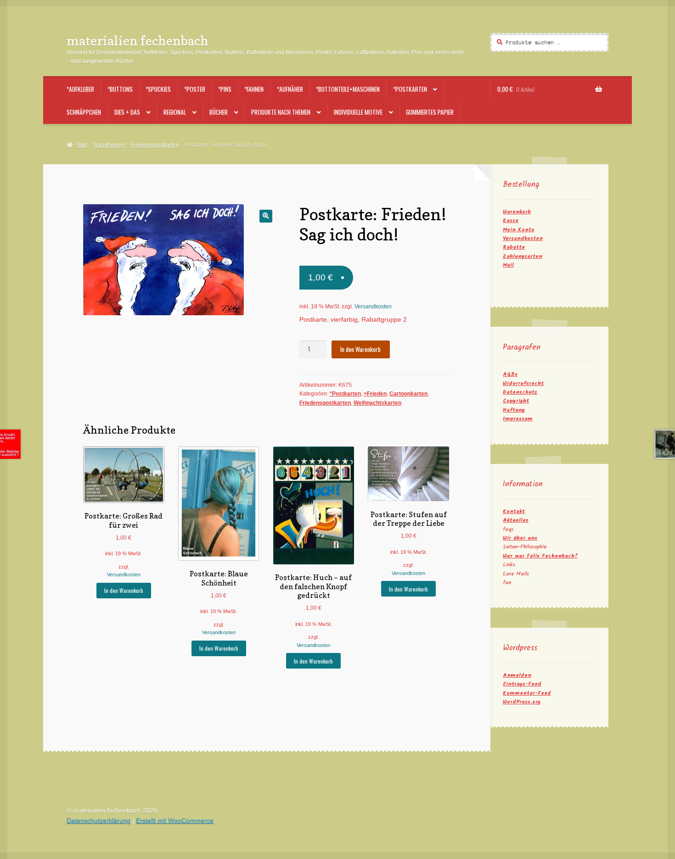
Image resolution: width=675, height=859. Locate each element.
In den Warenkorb (360, 349)
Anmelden (517, 675)
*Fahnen (254, 89)
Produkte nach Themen (280, 112)
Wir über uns (520, 538)
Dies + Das (127, 112)
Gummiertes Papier (430, 112)
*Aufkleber (80, 89)
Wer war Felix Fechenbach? (540, 556)
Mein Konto (518, 229)
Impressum (518, 418)
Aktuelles (516, 520)
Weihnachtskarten (377, 403)
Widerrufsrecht (523, 383)
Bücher (218, 112)
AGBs (510, 374)
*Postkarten (410, 89)
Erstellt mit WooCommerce (175, 820)
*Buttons (120, 89)
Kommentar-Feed (527, 693)
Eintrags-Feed (522, 684)
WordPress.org (521, 701)
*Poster (194, 89)
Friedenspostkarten (155, 145)
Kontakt (514, 511)
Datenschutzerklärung (98, 820)
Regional (174, 112)
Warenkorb (517, 211)
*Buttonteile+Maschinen (348, 89)
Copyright (516, 400)
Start (81, 145)
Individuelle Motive (358, 112)
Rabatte (514, 247)
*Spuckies (158, 89)
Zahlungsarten (522, 256)
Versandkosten (373, 306)
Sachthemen (109, 145)
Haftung (514, 410)
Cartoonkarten (408, 393)
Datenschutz (520, 392)
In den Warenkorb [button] (123, 590)
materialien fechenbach (137, 40)
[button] (265, 216)
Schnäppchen (84, 112)
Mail (508, 265)
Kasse (510, 220)
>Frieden (375, 393)
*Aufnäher (290, 89)
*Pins (224, 89)
